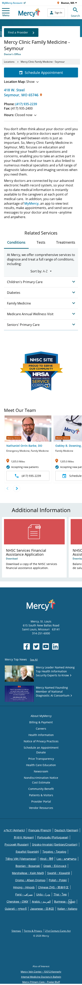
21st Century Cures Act (58, 931)
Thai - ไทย (60, 894)
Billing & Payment (41, 722)
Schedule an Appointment (41, 747)
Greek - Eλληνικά (54, 866)
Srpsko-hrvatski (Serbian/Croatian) (54, 844)
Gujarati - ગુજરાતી (16, 908)
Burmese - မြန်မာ (64, 901)
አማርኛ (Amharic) (14, 830)
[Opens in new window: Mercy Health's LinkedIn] (55, 646)
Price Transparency (41, 759)
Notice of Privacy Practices (41, 741)
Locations (9, 61)
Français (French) (39, 830)
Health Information (41, 735)
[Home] (29, 12)
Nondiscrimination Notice (41, 778)
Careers (41, 728)
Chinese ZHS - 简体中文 (53, 887)
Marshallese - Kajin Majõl (28, 873)
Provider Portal (41, 801)
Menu (5, 15)
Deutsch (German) (66, 830)
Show (19, 81)
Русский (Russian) (17, 844)
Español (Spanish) (27, 851)
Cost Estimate (41, 782)
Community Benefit (41, 789)
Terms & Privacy (33, 931)
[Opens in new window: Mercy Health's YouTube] (46, 646)
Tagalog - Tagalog (54, 851)
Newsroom (41, 771)
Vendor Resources (41, 808)
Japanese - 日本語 (42, 908)
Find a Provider (18, 32)
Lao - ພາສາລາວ (66, 858)
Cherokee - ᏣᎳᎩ (17, 901)
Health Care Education (41, 765)
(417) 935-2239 (26, 104)
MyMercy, (31, 203)
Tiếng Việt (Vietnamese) (20, 858)
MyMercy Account (12, 3)
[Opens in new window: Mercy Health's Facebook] (26, 646)
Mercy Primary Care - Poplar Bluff (41, 981)
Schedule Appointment (44, 72)
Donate (41, 752)
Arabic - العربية (41, 901)
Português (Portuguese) (52, 837)
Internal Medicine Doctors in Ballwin (41, 976)
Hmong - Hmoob (24, 887)
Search (75, 16)
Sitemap (16, 931)
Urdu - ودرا (43, 894)
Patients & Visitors (41, 795)
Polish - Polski (58, 880)
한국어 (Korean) (24, 837)
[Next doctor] (16, 488)
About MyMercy (41, 716)
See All (34, 659)
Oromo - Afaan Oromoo (30, 880)
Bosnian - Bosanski (28, 866)
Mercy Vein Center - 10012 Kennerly (41, 971)
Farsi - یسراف (24, 894)
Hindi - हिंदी (46, 858)
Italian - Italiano (67, 908)
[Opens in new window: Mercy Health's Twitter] (36, 646)
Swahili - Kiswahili (58, 873)
